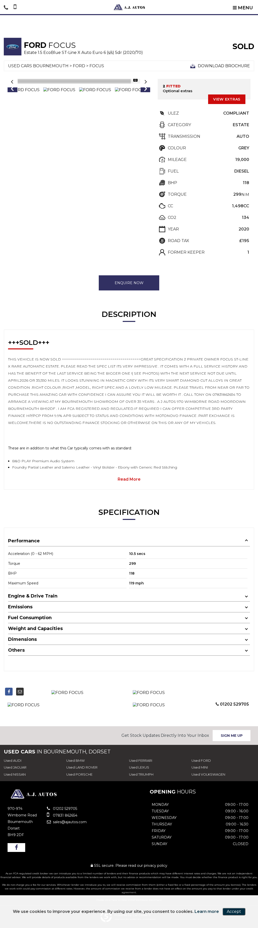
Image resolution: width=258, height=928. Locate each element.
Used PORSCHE (79, 774)
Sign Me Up (232, 735)
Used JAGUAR (15, 767)
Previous (12, 90)
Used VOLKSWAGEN (208, 774)
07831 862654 (64, 815)
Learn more (207, 911)
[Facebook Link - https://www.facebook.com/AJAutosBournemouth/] (9, 691)
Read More (129, 479)
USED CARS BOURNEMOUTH (38, 65)
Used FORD (201, 760)
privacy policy (155, 865)
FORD (79, 65)
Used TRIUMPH (141, 774)
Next (146, 90)
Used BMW (75, 760)
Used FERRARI (140, 760)
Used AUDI (12, 760)
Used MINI (199, 767)
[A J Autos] (129, 7)
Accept (234, 911)
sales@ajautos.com (69, 822)
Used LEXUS (139, 767)
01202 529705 (234, 704)
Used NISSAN (15, 774)
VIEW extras (226, 99)
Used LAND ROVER (82, 767)
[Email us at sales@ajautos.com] (20, 691)
